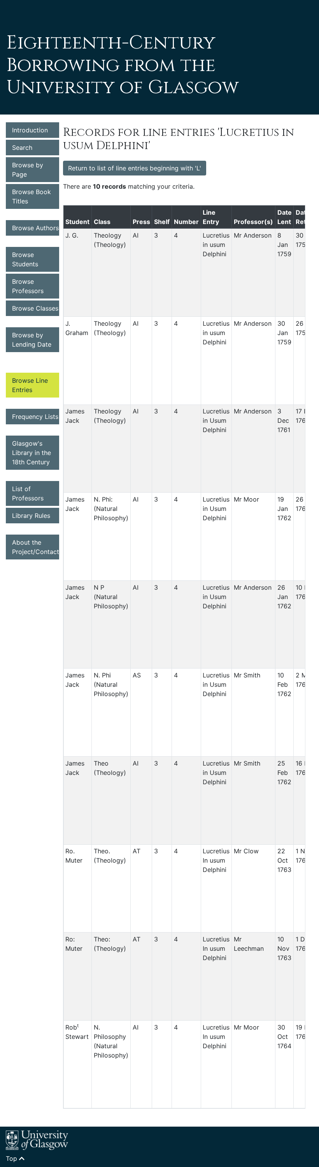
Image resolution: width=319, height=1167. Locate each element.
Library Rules (31, 515)
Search (22, 147)
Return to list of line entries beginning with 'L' (134, 168)
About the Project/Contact (35, 547)
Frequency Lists (35, 416)
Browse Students (25, 259)
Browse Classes (35, 308)
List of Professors (28, 493)
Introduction (30, 130)
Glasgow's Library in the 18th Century (31, 452)
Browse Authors (35, 228)
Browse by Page (27, 169)
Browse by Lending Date (31, 339)
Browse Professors (28, 286)
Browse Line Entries (30, 385)
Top (12, 1158)
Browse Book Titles (31, 196)
